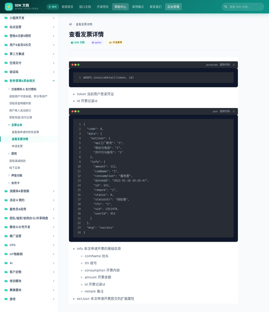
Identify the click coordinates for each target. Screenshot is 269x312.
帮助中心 (120, 6)
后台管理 (173, 6)
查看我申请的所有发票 (25, 132)
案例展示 (138, 6)
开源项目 (103, 6)
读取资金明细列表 (20, 103)
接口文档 (85, 6)
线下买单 (14, 167)
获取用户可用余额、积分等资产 (28, 96)
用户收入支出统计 (20, 110)
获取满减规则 (17, 160)
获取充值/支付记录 (20, 117)
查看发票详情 (20, 139)
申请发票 (17, 146)
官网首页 (67, 6)
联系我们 (156, 6)
